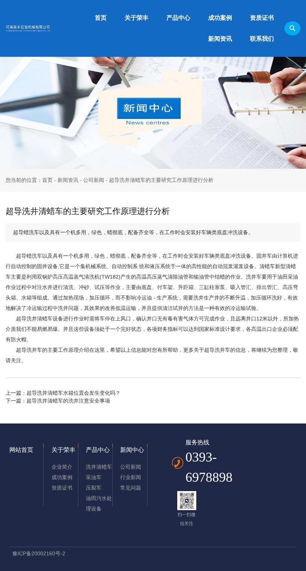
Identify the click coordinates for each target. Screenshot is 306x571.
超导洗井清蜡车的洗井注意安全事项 (68, 401)
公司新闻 (93, 180)
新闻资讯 (220, 38)
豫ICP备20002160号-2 (38, 553)
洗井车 (254, 277)
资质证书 (262, 18)
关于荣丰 (137, 18)
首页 (101, 18)
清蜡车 (267, 266)
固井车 (264, 256)
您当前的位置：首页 (30, 180)
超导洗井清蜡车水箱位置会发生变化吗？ (73, 393)
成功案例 (220, 18)
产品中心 (178, 18)
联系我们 (262, 38)
